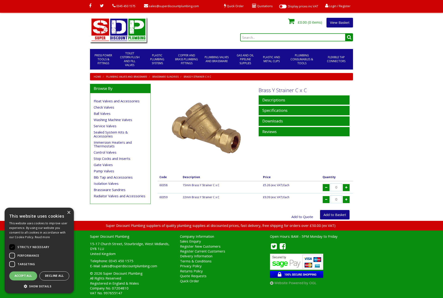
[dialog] (39, 250)
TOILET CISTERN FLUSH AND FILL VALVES (130, 59)
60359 (163, 197)
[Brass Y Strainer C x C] (206, 128)
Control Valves (105, 152)
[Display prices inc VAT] (283, 6)
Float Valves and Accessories (117, 101)
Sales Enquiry (190, 241)
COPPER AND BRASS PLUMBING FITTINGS (186, 59)
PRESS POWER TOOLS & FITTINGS (103, 59)
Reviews (269, 132)
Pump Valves (104, 171)
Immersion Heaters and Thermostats (113, 144)
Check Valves (104, 107)
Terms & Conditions (196, 261)
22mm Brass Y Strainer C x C (201, 197)
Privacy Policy (191, 266)
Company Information (197, 236)
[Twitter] (101, 6)
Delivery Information (196, 256)
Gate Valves (103, 164)
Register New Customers (200, 246)
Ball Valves (102, 113)
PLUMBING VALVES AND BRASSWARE (217, 59)
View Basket (340, 22)
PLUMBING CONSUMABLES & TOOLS (301, 59)
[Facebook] (90, 6)
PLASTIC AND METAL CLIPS (271, 59)
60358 (163, 185)
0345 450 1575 (125, 6)
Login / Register (339, 6)
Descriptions (273, 100)
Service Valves (105, 126)
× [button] (68, 212)
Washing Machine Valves (113, 119)
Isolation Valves (106, 183)
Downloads (272, 121)
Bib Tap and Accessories (113, 177)
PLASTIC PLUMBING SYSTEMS (157, 59)
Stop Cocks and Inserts (112, 158)
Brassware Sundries (165, 76)
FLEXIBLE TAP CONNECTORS (336, 59)
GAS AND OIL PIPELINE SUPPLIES (245, 59)
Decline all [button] (54, 276)
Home (97, 76)
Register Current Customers (202, 251)
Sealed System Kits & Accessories (111, 134)
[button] (39, 286)
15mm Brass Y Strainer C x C (201, 185)
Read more (42, 237)
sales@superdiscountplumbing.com (173, 6)
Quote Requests (193, 276)
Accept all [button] (23, 276)
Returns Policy (191, 271)
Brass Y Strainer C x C (197, 76)
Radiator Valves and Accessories (119, 196)
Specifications (274, 110)
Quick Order (189, 281)
